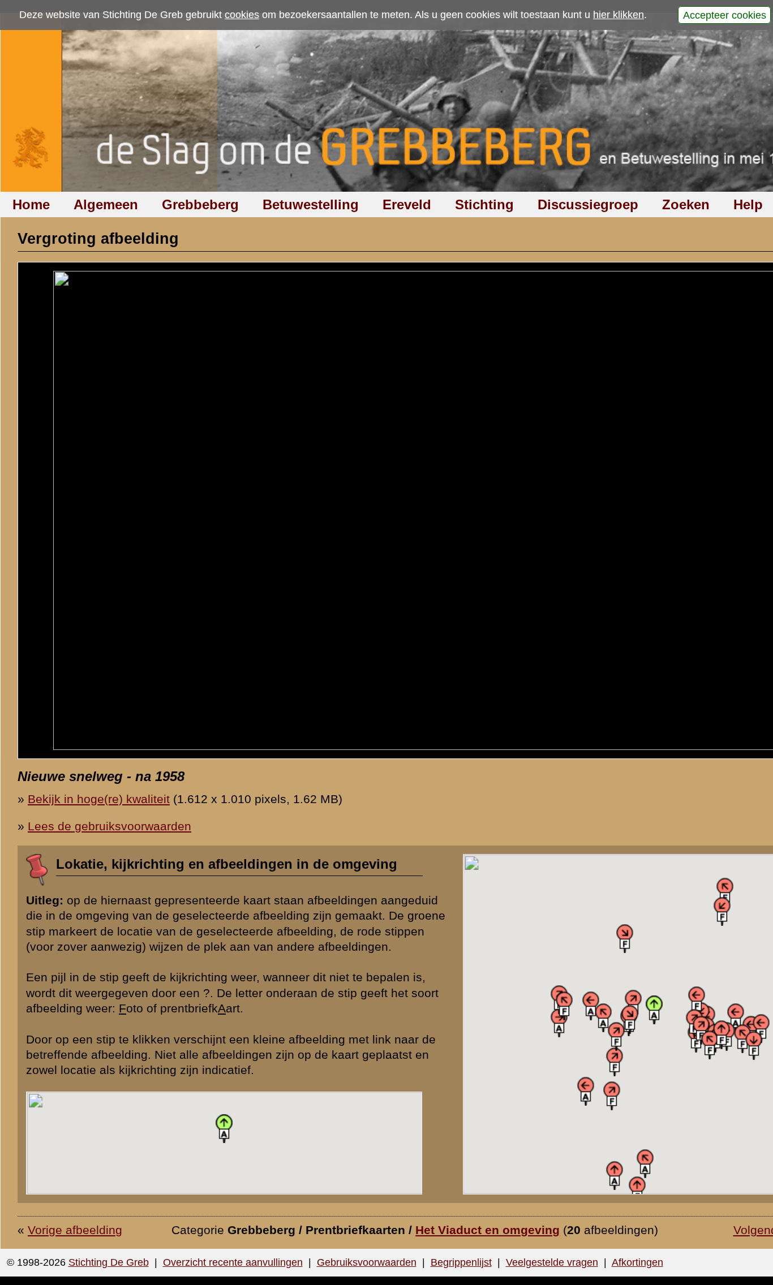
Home (31, 204)
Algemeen (106, 204)
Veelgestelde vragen (552, 1262)
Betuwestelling (311, 204)
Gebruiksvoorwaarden (366, 1262)
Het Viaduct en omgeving (487, 1229)
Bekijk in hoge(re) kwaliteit (99, 798)
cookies (242, 14)
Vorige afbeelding (75, 1229)
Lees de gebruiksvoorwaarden (109, 826)
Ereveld (407, 204)
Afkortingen (637, 1262)
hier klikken (618, 14)
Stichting (484, 204)
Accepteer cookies (724, 14)
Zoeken (686, 204)
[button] (559, 1022)
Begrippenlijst (461, 1262)
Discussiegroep (588, 204)
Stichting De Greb (108, 1262)
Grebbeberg (200, 204)
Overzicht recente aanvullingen (233, 1262)
